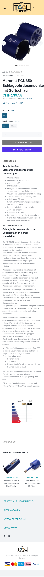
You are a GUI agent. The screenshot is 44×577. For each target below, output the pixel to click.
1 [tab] (16, 65)
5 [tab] (22, 65)
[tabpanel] (22, 42)
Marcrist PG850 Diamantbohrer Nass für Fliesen (32, 483)
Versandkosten (26, 98)
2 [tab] (17, 65)
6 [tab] (24, 65)
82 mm (13, 126)
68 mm (5, 126)
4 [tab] (21, 65)
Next (40, 43)
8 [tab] (28, 65)
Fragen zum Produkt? (14, 103)
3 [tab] (19, 65)
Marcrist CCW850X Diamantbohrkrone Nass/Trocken (11, 483)
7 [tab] (26, 65)
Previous (3, 43)
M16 (5, 116)
